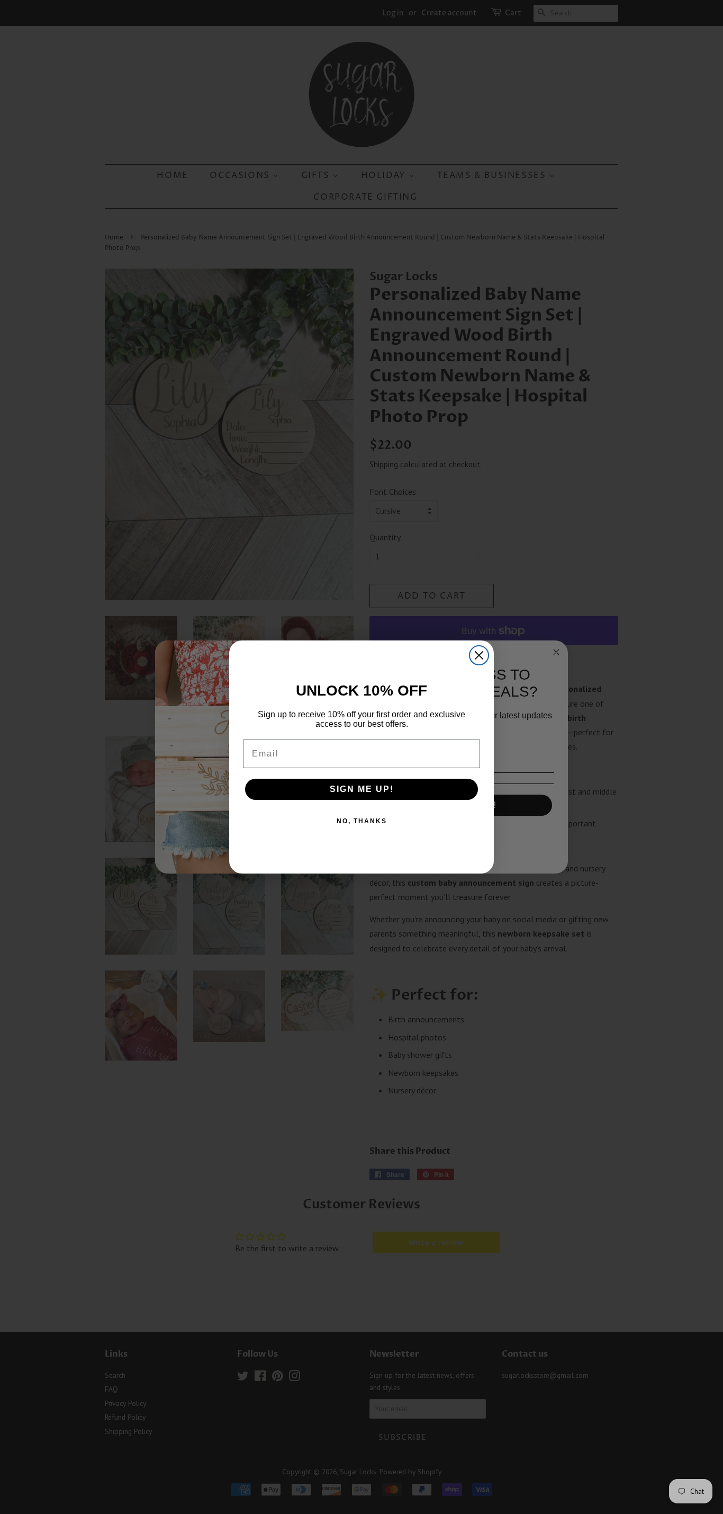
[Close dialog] (479, 655)
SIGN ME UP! (362, 789)
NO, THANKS (362, 821)
